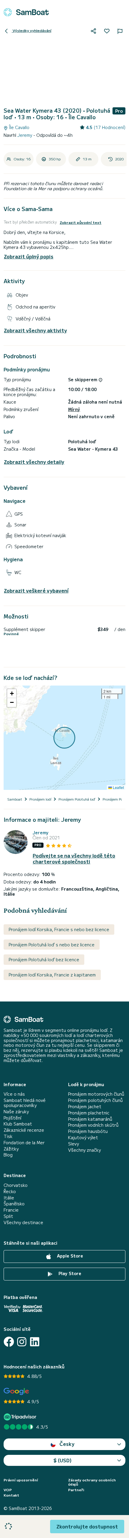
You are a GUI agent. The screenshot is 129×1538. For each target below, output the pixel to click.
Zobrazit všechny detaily (34, 462)
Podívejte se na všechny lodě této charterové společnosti (74, 858)
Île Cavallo (18, 127)
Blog (8, 1154)
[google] (16, 1391)
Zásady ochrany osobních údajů (92, 1482)
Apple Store (69, 1256)
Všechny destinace (23, 1222)
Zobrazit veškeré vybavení (36, 590)
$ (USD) (62, 1460)
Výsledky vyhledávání (31, 30)
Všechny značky (84, 1150)
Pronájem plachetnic (89, 1112)
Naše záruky (16, 1111)
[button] (11, 693)
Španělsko (14, 1203)
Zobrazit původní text (80, 222)
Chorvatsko (16, 1185)
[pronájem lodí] (26, 12)
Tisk (8, 1136)
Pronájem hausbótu (88, 1131)
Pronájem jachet (84, 1106)
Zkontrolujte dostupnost (87, 1526)
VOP (8, 1490)
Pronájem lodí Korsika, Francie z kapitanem (52, 975)
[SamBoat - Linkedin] (34, 1342)
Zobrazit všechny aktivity (35, 330)
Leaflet (118, 787)
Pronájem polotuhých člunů (95, 1100)
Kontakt (11, 1495)
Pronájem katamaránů (90, 1119)
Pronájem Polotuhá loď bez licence (44, 959)
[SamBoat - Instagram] (21, 1342)
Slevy (73, 1143)
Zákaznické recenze (24, 1130)
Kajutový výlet (83, 1137)
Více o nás (14, 1094)
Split (8, 1216)
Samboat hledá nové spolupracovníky (25, 1103)
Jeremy (25, 135)
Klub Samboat (18, 1123)
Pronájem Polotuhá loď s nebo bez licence (51, 945)
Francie (11, 1210)
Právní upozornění (21, 1480)
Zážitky (11, 1148)
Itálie (9, 1197)
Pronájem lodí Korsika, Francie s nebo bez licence (59, 929)
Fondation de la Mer (24, 1142)
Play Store (69, 1273)
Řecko (10, 1191)
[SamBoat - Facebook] (9, 1342)
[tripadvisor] (21, 1417)
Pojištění (12, 1117)
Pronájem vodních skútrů (93, 1125)
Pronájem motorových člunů (96, 1094)
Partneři (76, 1490)
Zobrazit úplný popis (28, 256)
